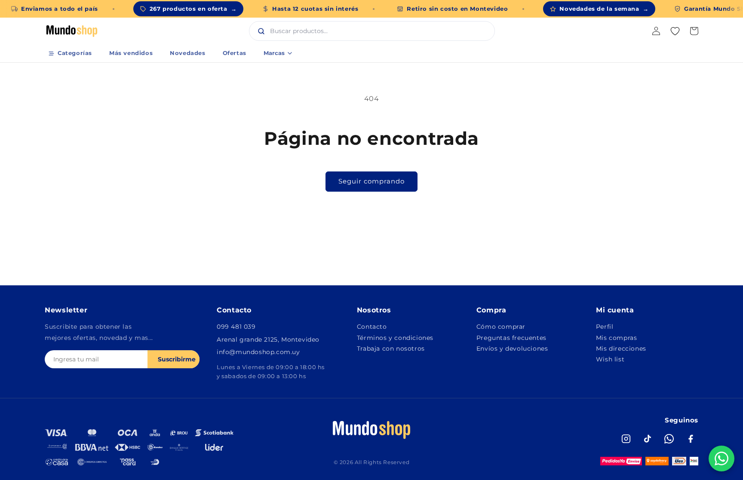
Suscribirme (177, 359)
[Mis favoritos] (675, 30)
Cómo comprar (500, 326)
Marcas (274, 52)
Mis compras (616, 338)
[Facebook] (690, 438)
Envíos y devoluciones (512, 348)
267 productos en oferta (193, 8)
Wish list (610, 359)
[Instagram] (626, 438)
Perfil (605, 326)
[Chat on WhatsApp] (721, 458)
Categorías (75, 52)
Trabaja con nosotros (391, 348)
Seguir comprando (371, 181)
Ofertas (234, 52)
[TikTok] (647, 438)
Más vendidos (131, 52)
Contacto (372, 326)
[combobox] (381, 30)
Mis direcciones (621, 348)
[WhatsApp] (669, 438)
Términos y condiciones (395, 338)
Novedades (187, 52)
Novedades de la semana (603, 8)
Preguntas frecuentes (511, 338)
